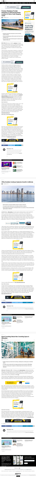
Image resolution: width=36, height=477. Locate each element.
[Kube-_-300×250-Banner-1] (29, 15)
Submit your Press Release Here (29, 432)
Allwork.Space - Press (5, 17)
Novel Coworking (22, 370)
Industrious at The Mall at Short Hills (7, 96)
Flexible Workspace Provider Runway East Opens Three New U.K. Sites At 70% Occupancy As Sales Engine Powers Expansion (20, 321)
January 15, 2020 (11, 17)
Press (14, 17)
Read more (3, 173)
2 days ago (7, 324)
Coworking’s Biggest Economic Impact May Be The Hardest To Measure (19, 163)
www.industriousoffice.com (5, 112)
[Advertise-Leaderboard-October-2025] (12, 140)
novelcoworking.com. (30, 417)
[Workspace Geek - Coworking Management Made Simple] (18, 7)
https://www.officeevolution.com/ (20, 282)
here (18, 374)
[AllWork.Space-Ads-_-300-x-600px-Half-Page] (29, 31)
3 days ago (18, 164)
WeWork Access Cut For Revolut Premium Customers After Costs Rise (20, 166)
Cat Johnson (3, 324)
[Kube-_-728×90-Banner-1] (18, 382)
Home (2, 334)
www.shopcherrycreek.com (11, 136)
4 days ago (18, 323)
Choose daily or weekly (4, 463)
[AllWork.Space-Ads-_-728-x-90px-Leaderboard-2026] (18, 223)
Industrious (15, 43)
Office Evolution (10, 211)
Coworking (3, 166)
